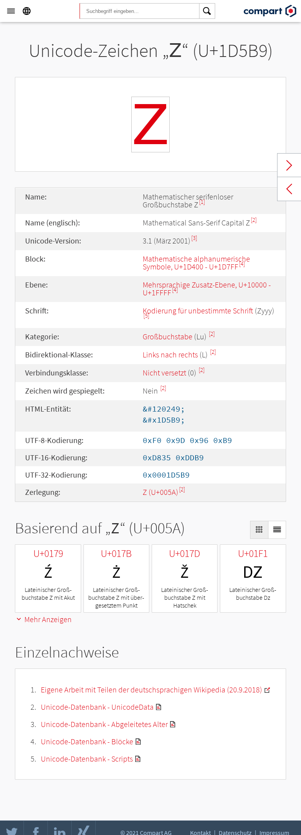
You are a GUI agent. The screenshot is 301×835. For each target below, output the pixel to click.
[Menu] (11, 11)
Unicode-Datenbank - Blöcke (87, 741)
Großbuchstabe (167, 336)
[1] (202, 201)
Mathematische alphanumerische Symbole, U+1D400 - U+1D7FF (196, 262)
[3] (194, 238)
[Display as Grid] (259, 530)
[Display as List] (277, 530)
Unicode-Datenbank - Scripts (87, 759)
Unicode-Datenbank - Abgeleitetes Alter (104, 724)
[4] (242, 263)
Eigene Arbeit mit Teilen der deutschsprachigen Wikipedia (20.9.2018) (151, 689)
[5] (146, 315)
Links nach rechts (170, 354)
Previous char (289, 189)
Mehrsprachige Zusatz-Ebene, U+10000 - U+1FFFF (207, 288)
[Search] (207, 11)
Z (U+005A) (160, 492)
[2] (254, 219)
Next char (289, 165)
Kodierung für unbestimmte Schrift (198, 310)
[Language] (26, 11)
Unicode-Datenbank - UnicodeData (97, 707)
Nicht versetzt (164, 372)
